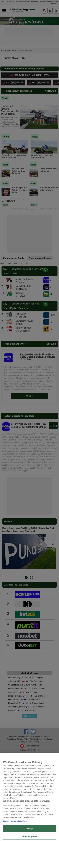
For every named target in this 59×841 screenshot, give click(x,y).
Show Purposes (29, 836)
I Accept (29, 828)
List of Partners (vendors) (15, 820)
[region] (29, 797)
